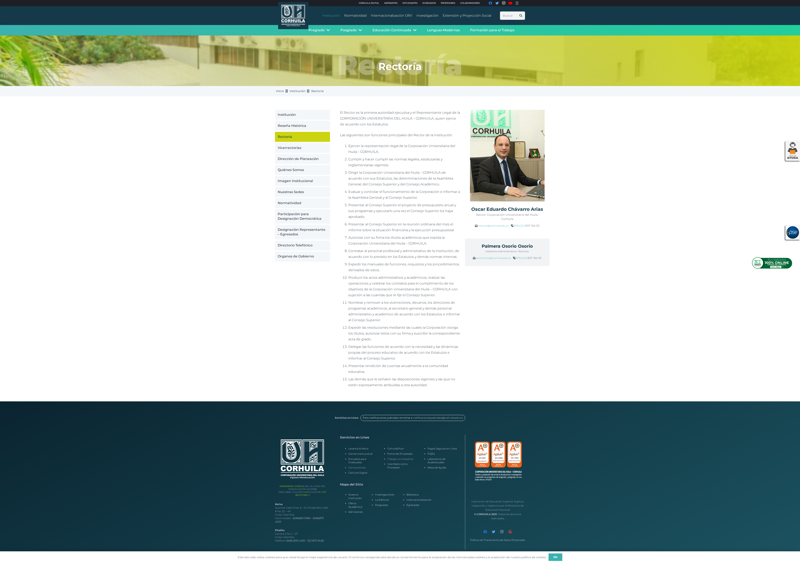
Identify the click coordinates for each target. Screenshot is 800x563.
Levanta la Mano (358, 448)
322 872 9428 (315, 540)
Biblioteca (412, 494)
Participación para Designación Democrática (299, 216)
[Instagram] (502, 532)
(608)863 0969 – (302, 518)
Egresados (412, 505)
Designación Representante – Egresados (301, 232)
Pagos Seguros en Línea (442, 448)
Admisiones (355, 511)
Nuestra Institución (355, 496)
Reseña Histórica (292, 125)
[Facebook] (485, 532)
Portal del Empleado (399, 453)
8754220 (519, 225)
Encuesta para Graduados (357, 460)
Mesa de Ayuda (437, 467)
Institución (287, 114)
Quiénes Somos (291, 170)
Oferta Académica (355, 505)
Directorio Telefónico (295, 245)
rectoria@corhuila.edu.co (493, 225)
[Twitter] (493, 532)
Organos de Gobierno (296, 256)
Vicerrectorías (289, 148)
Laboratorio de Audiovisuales (436, 460)
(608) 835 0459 (295, 540)
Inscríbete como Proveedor (397, 465)
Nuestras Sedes (291, 192)
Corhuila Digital (357, 472)
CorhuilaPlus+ (395, 448)
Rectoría (285, 137)
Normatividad (289, 203)
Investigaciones (384, 494)
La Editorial (382, 499)
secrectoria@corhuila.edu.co (493, 258)
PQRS (431, 453)
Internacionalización (418, 499)
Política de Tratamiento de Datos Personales (497, 540)
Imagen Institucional (295, 181)
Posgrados (381, 505)
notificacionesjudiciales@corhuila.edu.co (438, 417)
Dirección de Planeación (298, 159)
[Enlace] (293, 15)
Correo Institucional (360, 453)
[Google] (510, 532)
